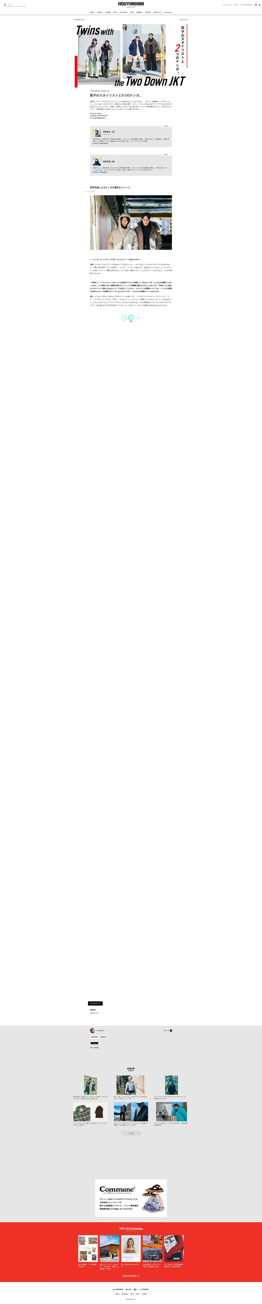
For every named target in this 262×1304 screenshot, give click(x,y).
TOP (91, 1047)
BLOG (115, 12)
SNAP (131, 12)
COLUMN (107, 12)
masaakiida (103, 172)
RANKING (139, 12)
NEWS (92, 12)
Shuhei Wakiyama (99, 118)
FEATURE (99, 12)
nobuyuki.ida (104, 143)
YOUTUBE (148, 12)
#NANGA (103, 1037)
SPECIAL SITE (157, 12)
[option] (88, 1252)
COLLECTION (123, 12)
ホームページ (94, 1013)
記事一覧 (166, 1030)
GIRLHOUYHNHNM (131, 1276)
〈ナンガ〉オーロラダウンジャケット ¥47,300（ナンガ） (131, 954)
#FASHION (94, 1037)
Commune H (168, 12)
